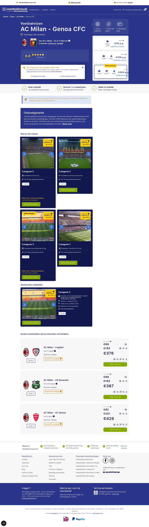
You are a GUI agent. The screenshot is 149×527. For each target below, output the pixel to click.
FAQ (50, 466)
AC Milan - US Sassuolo (56, 380)
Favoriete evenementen (133, 10)
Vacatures (25, 462)
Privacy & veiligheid (56, 469)
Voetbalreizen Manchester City (86, 466)
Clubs (12, 16)
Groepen (45, 9)
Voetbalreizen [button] (34, 9)
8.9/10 (130, 2)
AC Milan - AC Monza (55, 413)
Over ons (25, 466)
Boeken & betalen (55, 462)
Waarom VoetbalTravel (30, 476)
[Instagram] (112, 461)
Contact (52, 9)
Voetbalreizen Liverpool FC (85, 469)
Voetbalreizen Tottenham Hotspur (87, 462)
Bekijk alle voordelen (124, 447)
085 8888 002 (54, 513)
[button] (145, 10)
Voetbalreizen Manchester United (87, 472)
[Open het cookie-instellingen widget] (3, 522)
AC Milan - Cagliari (53, 347)
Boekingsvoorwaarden (56, 472)
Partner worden (27, 472)
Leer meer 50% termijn (57, 459)
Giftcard (52, 476)
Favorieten (52, 479)
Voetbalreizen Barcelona (84, 459)
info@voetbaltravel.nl (29, 498)
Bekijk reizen (114, 364)
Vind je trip (117, 9)
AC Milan (20, 16)
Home (5, 16)
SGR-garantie (75, 2)
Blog (23, 469)
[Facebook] (105, 461)
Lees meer (115, 494)
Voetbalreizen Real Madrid (85, 476)
